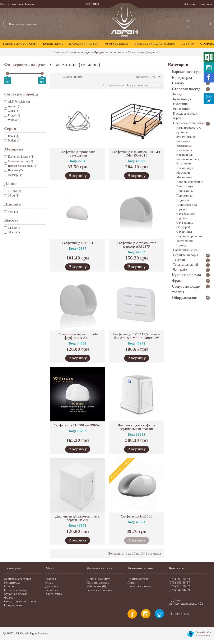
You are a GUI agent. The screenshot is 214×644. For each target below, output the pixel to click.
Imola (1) (13, 136)
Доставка (51, 586)
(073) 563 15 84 (179, 578)
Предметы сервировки (109, 52)
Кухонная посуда (15, 593)
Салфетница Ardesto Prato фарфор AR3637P (136, 244)
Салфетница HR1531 (77, 243)
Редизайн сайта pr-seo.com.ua (203, 634)
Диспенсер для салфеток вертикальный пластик (136, 427)
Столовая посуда (79, 52)
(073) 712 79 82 (179, 586)
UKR (88, 4)
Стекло (9, 586)
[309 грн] (42, 73)
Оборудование (14, 605)
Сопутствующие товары (20, 601)
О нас (49, 582)
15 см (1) (13, 195)
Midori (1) (14, 140)
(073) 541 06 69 (179, 590)
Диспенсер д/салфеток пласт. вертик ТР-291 (77, 518)
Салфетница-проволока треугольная (78, 153)
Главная (59, 52)
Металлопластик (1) (20, 161)
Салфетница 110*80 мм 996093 (78, 425)
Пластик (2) (15, 170)
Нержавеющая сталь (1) (22, 165)
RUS (96, 4)
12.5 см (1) (15, 227)
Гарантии (51, 590)
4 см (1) (13, 211)
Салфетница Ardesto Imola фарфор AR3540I (77, 336)
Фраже (8, 597)
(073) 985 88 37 (179, 582)
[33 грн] (7, 73)
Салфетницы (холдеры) (143, 52)
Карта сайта (53, 593)
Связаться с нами (139, 586)
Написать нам (179, 613)
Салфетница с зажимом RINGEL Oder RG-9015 (136, 153)
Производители (138, 578)
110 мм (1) (14, 191)
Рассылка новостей (99, 590)
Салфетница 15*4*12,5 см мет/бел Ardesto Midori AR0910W (136, 336)
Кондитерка (12, 582)
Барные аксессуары (17, 578)
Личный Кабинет (98, 578)
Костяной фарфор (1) (21, 156)
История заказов (98, 582)
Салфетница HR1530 (136, 516)
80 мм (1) (14, 232)
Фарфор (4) (15, 175)
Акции (131, 582)
